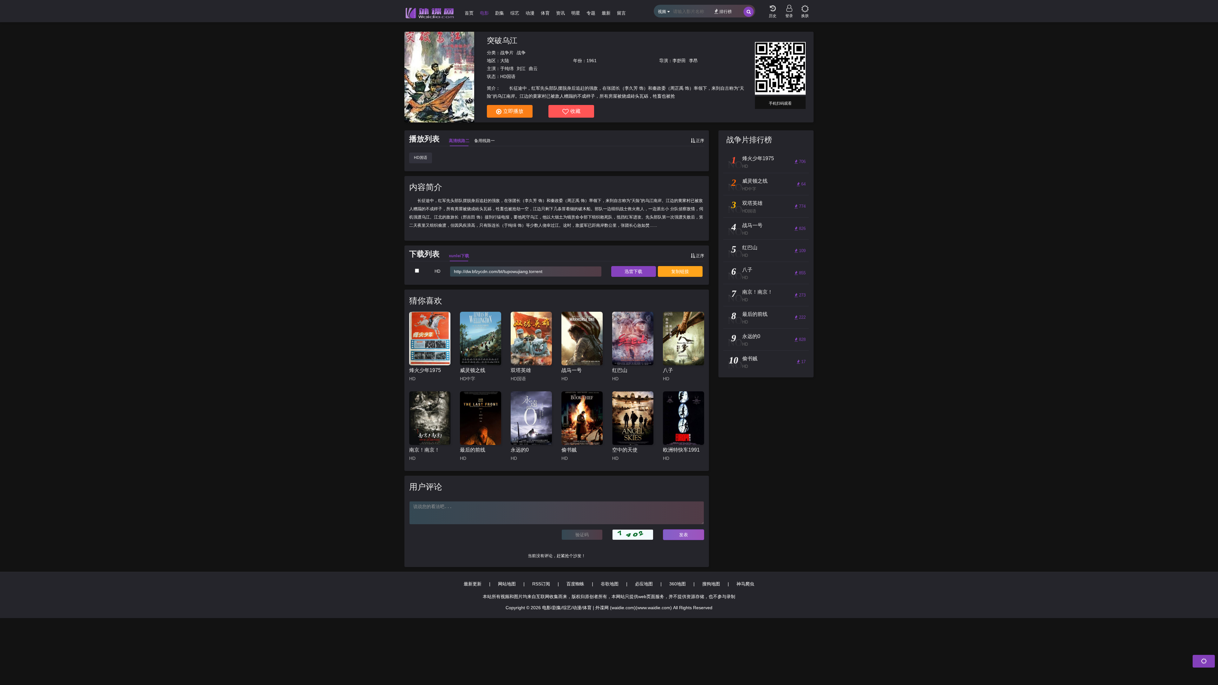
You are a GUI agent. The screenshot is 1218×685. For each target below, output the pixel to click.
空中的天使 (625, 450)
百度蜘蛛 (575, 583)
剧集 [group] (499, 13)
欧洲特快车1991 (681, 450)
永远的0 (520, 450)
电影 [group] (484, 13)
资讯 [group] (560, 13)
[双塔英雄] (531, 338)
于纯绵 (507, 68)
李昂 (693, 60)
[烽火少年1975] (429, 338)
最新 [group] (606, 13)
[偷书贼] (582, 418)
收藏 (575, 111)
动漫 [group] (530, 13)
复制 (680, 271)
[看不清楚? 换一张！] (632, 534)
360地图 (677, 583)
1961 (591, 60)
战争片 (507, 52)
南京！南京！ (424, 450)
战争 (521, 52)
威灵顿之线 (472, 370)
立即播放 (513, 111)
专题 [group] (590, 13)
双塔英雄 (521, 370)
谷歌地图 (610, 583)
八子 (668, 370)
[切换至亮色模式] (805, 6)
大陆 (504, 60)
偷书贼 (569, 450)
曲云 (533, 68)
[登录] (789, 6)
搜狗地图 (711, 583)
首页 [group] (469, 13)
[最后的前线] (480, 418)
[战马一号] (582, 338)
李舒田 (679, 60)
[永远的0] (531, 418)
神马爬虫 (745, 583)
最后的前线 (472, 450)
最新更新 (472, 583)
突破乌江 (502, 40)
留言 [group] (621, 13)
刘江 (521, 68)
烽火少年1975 (425, 370)
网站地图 (507, 583)
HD (437, 271)
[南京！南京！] (429, 418)
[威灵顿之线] (480, 338)
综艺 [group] (514, 13)
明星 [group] (575, 13)
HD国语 (420, 157)
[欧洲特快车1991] (683, 418)
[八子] (683, 338)
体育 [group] (545, 13)
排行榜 (725, 11)
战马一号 (571, 370)
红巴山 (619, 370)
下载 (633, 271)
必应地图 (644, 583)
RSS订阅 (541, 583)
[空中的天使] (632, 418)
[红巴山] (632, 338)
